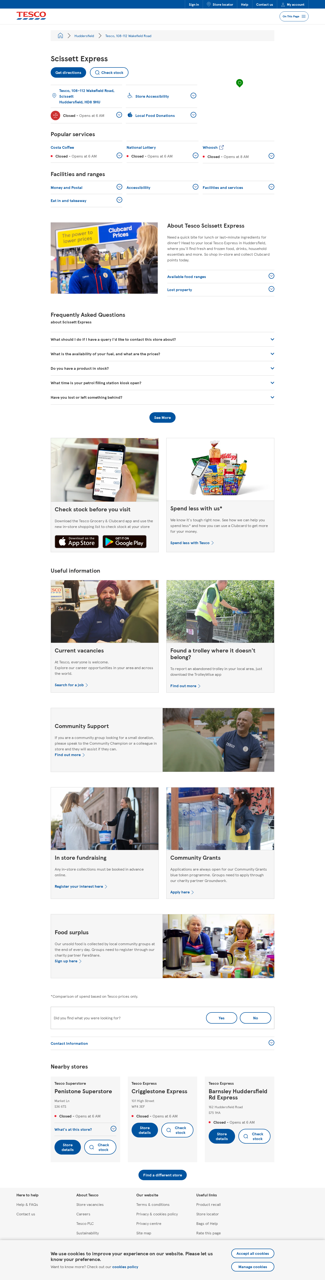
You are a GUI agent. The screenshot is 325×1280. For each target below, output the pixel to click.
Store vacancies (90, 1204)
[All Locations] (60, 36)
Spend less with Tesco (190, 542)
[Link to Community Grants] (220, 819)
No (249, 1016)
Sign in (194, 4)
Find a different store (162, 1175)
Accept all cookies (252, 1253)
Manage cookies (252, 1266)
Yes (222, 1018)
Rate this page (208, 1233)
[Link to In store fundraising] (105, 819)
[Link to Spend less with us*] (220, 470)
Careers (83, 1214)
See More (162, 417)
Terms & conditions (153, 1204)
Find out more (183, 685)
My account (296, 4)
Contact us (264, 4)
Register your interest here (79, 886)
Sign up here (66, 961)
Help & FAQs (27, 1204)
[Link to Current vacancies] (105, 612)
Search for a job (69, 684)
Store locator (223, 4)
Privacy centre (148, 1223)
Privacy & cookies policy (157, 1214)
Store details (68, 1147)
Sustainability (87, 1233)
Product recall (208, 1204)
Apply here (180, 892)
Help (244, 4)
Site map (143, 1233)
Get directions (66, 71)
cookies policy (125, 1266)
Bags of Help (207, 1223)
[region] (239, 87)
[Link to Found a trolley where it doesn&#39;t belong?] (220, 612)
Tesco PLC (85, 1223)
